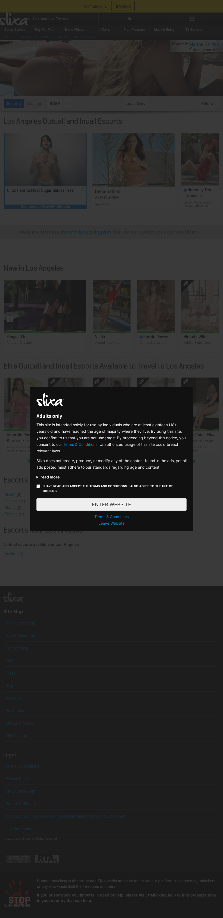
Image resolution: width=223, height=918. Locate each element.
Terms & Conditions (80, 444)
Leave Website (111, 523)
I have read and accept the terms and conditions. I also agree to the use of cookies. (108, 488)
